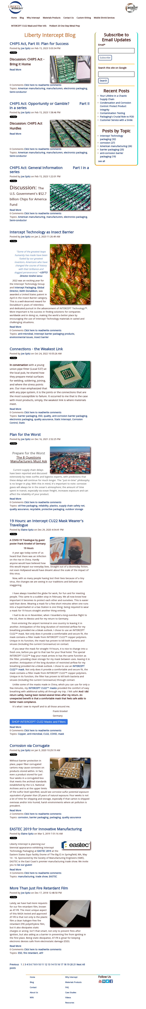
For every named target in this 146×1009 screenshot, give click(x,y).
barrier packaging (27, 416)
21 (74, 965)
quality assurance (43, 420)
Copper (22, 734)
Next (79, 965)
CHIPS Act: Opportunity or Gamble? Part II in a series (50, 106)
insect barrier (41, 337)
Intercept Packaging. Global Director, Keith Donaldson (27, 289)
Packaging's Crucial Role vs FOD (117, 117)
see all (101, 161)
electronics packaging (75, 89)
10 (39, 965)
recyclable (35, 510)
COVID (53, 734)
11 (42, 965)
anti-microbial (25, 334)
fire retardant (30, 953)
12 (46, 965)
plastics (54, 506)
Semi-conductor (18, 92)
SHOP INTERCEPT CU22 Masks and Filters (39, 721)
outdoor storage (74, 510)
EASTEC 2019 (44, 851)
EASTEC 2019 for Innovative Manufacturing (46, 829)
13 (49, 965)
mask (61, 734)
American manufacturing (31, 89)
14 (52, 965)
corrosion (23, 818)
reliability (43, 506)
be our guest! (24, 865)
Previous (14, 965)
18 (65, 965)
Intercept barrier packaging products (54, 334)
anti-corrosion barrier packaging (69, 416)
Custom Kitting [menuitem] (84, 18)
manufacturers (54, 89)
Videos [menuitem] (68, 997)
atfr (41, 953)
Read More (15, 70)
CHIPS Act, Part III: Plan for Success (39, 44)
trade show (42, 877)
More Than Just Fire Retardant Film (39, 889)
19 (68, 965)
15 (55, 965)
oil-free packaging (27, 506)
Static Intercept (62, 420)
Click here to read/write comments (42, 85)
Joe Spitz (25, 49)
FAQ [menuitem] (67, 987)
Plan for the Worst (25, 435)
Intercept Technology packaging (111, 137)
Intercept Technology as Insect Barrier (42, 233)
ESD (40, 416)
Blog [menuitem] (22, 18)
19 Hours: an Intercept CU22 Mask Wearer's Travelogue (46, 523)
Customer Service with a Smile (116, 120)
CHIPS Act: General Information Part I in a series (49, 170)
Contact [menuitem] (33, 987)
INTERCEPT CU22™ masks (43, 688)
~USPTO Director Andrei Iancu (34, 274)
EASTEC (53, 877)
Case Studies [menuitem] (70, 992)
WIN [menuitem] (32, 997)
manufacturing (26, 877)
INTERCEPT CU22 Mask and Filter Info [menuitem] (28, 26)
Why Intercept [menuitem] (33, 18)
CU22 (46, 734)
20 (71, 965)
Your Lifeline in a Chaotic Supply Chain (113, 98)
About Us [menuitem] (34, 992)
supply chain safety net (72, 506)
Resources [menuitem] (69, 1002)
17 (62, 965)
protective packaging (53, 510)
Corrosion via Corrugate (30, 746)
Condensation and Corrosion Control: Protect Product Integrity (115, 106)
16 (58, 965)
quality (47, 416)
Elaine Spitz (27, 530)
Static (22, 423)
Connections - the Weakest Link (36, 349)
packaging (55, 818)
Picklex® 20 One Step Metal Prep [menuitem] (64, 26)
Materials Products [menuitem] (51, 18)
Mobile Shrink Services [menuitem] (104, 18)
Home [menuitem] (14, 18)
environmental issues (21, 337)
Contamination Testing (112, 113)
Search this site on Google (112, 68)
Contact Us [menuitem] (68, 18)
